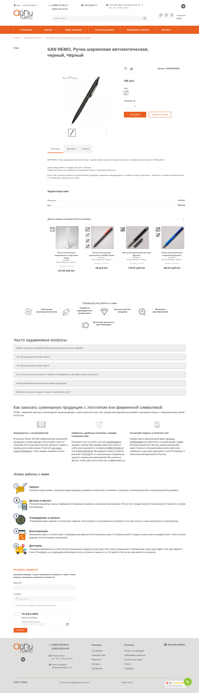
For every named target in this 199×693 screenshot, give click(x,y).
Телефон (18, 594)
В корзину (135, 114)
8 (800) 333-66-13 (60, 5)
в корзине (181, 16)
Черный (181, 205)
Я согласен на (36, 606)
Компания (97, 645)
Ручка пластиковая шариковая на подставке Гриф (66, 255)
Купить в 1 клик (160, 114)
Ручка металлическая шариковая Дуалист (172, 254)
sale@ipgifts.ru (90, 5)
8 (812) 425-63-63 (60, 9)
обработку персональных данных (42, 606)
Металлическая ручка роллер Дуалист (137, 254)
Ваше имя (18, 583)
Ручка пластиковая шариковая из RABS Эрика (101, 254)
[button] (64, 132)
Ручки (16, 48)
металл (181, 200)
